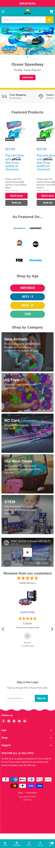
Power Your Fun (11, 190)
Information (31, 793)
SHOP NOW (27, 77)
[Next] (52, 629)
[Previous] (3, 629)
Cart (50, 844)
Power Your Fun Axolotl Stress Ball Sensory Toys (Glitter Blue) (16, 183)
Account (40, 845)
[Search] (50, 19)
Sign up (41, 698)
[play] (27, 552)
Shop (20, 793)
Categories (17, 845)
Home (5, 845)
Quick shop (16, 195)
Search (29, 845)
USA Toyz (27, 799)
